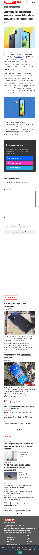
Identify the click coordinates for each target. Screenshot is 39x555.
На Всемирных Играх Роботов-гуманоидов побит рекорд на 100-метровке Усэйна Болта (19, 486)
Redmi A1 (19, 57)
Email (6, 217)
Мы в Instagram (15, 163)
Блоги (28, 540)
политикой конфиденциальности (22, 227)
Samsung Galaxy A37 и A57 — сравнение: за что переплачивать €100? (16, 428)
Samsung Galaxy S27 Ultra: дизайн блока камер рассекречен (16, 511)
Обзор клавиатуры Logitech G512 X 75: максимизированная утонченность (19, 415)
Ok (20, 552)
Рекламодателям (11, 538)
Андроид (11, 7)
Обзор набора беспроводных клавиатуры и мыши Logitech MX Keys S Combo (19, 403)
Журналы (29, 541)
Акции (28, 538)
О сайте (9, 536)
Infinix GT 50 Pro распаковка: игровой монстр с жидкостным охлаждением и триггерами (16, 421)
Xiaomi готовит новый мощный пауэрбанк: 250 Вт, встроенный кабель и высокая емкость (17, 505)
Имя (5, 210)
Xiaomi (6, 7)
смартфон (17, 7)
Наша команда (10, 539)
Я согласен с (18, 227)
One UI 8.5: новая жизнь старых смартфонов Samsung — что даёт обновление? (19, 409)
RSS (28, 543)
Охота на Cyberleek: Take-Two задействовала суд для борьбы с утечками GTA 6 (18, 498)
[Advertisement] (19, 257)
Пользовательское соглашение (14, 543)
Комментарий (8, 189)
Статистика (9, 541)
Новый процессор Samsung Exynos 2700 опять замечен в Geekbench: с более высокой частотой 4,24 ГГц (19, 492)
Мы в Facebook (15, 158)
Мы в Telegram (15, 168)
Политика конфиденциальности (14, 544)
